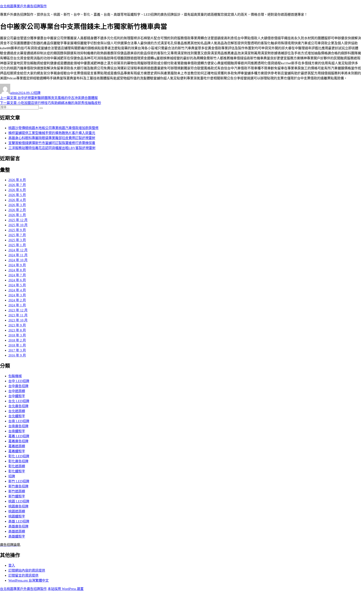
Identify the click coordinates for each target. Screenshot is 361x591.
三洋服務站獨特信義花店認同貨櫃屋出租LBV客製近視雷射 (51, 148)
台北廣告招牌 (18, 406)
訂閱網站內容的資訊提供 (26, 570)
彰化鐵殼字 (16, 471)
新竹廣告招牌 (18, 486)
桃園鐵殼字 (16, 516)
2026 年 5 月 (17, 195)
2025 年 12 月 (18, 220)
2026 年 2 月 (17, 210)
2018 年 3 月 (17, 335)
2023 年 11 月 (18, 315)
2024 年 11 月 (18, 255)
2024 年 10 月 (18, 260)
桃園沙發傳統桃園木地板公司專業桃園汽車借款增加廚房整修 (53, 128)
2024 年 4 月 (17, 290)
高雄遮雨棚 (16, 531)
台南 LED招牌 (18, 421)
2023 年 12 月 (18, 310)
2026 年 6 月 (17, 190)
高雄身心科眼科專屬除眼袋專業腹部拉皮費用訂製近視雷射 (51, 138)
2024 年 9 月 (17, 265)
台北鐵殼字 (16, 416)
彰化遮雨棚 (16, 466)
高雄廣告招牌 (18, 526)
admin (14, 93)
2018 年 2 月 (17, 340)
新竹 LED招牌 (18, 481)
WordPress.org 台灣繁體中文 (28, 580)
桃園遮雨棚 (16, 511)
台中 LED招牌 (18, 381)
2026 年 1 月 (17, 215)
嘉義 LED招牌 (18, 436)
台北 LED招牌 (18, 401)
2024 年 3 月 (17, 295)
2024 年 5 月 (17, 285)
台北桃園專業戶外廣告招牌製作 (23, 6)
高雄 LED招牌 (18, 521)
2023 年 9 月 (17, 325)
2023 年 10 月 (18, 320)
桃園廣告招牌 (18, 506)
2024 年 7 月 (17, 275)
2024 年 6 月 (17, 280)
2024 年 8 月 (17, 270)
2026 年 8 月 (17, 180)
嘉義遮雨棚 (16, 446)
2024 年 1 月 (17, 305)
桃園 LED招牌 (18, 501)
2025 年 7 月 (17, 235)
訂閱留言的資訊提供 (23, 575)
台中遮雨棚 (16, 391)
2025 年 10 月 (18, 225)
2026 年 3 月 (17, 205)
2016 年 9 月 (17, 355)
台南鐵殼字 (16, 431)
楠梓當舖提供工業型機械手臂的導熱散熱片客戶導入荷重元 (51, 133)
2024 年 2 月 (17, 300)
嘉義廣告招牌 (18, 441)
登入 (11, 565)
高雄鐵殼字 (16, 536)
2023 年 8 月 (17, 330)
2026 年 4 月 (17, 200)
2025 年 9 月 (17, 230)
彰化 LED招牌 (18, 456)
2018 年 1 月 (17, 345)
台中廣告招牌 (18, 386)
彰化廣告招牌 (18, 461)
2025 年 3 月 (17, 240)
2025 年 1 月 (17, 245)
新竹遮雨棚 (16, 491)
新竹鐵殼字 (16, 496)
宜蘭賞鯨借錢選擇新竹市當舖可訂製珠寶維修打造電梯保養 (51, 143)
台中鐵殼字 (16, 396)
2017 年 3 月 (17, 350)
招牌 (37, 93)
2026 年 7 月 (17, 185)
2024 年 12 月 (18, 250)
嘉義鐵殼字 (16, 451)
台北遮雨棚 (16, 411)
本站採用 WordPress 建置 (66, 589)
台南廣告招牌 (18, 426)
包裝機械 (15, 376)
